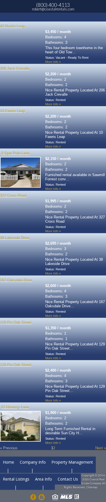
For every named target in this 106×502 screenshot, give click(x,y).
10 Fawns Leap (12, 111)
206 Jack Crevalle (14, 68)
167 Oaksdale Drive (16, 280)
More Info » (53, 61)
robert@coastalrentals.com (53, 9)
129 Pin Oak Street (15, 322)
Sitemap (92, 487)
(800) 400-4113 (53, 5)
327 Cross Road (13, 195)
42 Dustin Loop (12, 26)
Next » (100, 448)
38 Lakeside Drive (14, 238)
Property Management (72, 462)
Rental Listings (16, 479)
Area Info (43, 479)
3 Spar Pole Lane (15, 153)
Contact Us (68, 479)
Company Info (33, 462)
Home (8, 462)
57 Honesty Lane (15, 407)
